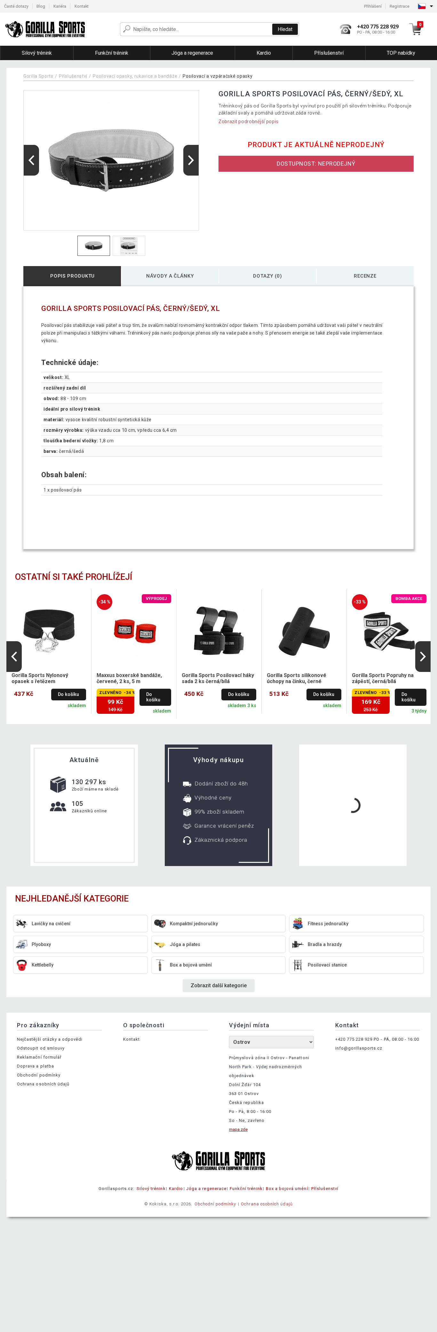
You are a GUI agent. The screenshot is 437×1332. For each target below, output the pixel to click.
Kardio (176, 1188)
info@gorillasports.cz (359, 1048)
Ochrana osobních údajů (43, 1084)
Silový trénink (151, 1188)
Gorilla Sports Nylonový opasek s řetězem (40, 678)
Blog (40, 6)
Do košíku (68, 694)
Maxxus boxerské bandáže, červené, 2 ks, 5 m (129, 678)
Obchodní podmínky (38, 1075)
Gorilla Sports (38, 76)
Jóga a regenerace (206, 1188)
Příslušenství (73, 76)
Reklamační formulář (39, 1057)
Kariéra (59, 6)
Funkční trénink (246, 1188)
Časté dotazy (16, 6)
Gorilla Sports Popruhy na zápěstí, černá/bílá (383, 678)
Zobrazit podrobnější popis (249, 121)
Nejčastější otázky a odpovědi (50, 1039)
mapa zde (238, 1129)
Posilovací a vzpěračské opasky (217, 76)
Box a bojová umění (287, 1188)
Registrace (399, 6)
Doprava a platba (35, 1066)
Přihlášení (373, 6)
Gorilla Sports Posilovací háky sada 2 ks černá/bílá (218, 678)
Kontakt (82, 6)
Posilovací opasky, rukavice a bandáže (135, 76)
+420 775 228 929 (354, 1039)
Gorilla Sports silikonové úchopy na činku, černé (296, 678)
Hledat (285, 29)
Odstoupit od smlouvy (41, 1048)
